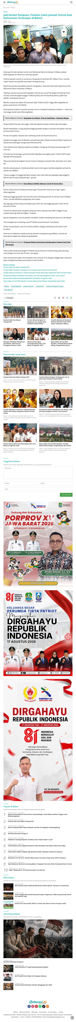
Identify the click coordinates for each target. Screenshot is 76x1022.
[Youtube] (36, 1006)
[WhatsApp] (40, 1006)
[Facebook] (29, 1006)
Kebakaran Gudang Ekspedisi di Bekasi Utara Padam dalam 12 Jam (30, 840)
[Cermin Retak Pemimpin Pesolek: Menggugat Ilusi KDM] (8, 986)
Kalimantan (40, 286)
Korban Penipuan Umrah (54, 286)
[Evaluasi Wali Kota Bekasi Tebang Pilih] (14, 312)
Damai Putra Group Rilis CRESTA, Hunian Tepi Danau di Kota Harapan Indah (40, 903)
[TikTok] (43, 1006)
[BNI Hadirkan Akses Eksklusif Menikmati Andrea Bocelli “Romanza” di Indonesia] (8, 887)
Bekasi (5, 12)
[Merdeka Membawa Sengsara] (38, 939)
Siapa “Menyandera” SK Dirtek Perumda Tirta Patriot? (27, 870)
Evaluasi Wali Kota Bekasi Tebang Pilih (16, 267)
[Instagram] (32, 1006)
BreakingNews (16, 286)
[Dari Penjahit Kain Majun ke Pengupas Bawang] (8, 977)
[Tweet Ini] (59, 297)
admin (9, 21)
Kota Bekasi (8, 290)
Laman (60, 1012)
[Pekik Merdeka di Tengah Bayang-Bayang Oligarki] (8, 968)
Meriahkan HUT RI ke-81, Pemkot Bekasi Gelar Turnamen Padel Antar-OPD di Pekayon (37, 858)
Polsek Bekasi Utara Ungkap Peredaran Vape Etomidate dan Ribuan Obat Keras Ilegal (36, 846)
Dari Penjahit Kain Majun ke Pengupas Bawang (30, 976)
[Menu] (4, 2)
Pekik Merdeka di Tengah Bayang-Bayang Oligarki (31, 967)
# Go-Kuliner (52, 1012)
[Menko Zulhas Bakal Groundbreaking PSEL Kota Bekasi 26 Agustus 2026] (38, 334)
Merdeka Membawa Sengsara (18, 833)
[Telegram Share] (67, 297)
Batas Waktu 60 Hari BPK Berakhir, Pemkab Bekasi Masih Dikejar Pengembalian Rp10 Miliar (34, 281)
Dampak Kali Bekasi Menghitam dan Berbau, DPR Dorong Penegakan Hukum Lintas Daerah (34, 276)
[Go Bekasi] (12, 2)
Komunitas (43, 1012)
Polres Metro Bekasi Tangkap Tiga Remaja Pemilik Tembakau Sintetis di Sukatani (35, 852)
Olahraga (34, 1012)
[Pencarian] (71, 2)
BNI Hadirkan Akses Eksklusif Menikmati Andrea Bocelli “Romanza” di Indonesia (42, 885)
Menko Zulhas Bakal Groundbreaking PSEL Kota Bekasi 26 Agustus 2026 (27, 278)
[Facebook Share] (55, 297)
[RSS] (47, 1006)
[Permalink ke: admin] (5, 22)
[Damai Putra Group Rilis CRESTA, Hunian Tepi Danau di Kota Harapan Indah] (8, 905)
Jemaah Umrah (28, 286)
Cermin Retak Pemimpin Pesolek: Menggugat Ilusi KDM (33, 985)
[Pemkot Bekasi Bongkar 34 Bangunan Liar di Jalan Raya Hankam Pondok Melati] (38, 312)
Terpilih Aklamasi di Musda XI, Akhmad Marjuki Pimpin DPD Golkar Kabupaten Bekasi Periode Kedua (37, 273)
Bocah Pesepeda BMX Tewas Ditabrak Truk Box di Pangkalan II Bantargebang (34, 827)
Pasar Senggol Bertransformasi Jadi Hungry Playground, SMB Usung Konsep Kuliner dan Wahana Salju (43, 895)
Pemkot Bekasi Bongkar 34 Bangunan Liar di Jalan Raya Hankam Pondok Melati (30, 270)
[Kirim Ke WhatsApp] (71, 297)
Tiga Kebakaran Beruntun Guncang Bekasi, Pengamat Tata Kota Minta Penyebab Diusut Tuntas (40, 864)
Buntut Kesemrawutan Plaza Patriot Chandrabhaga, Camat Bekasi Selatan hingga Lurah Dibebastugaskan (37, 815)
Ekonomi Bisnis (24, 1012)
